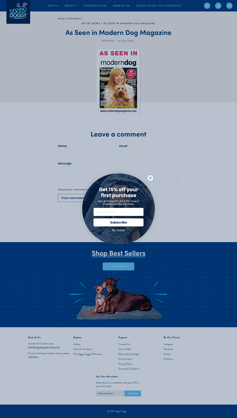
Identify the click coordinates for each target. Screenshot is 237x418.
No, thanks (118, 230)
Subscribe (118, 222)
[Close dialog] (150, 178)
